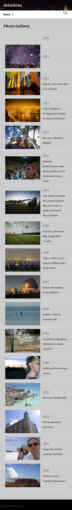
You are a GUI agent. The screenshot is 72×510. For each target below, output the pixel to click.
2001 (46, 444)
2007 (46, 282)
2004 (46, 363)
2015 (46, 56)
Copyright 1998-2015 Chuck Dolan (12, 506)
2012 (46, 132)
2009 (46, 226)
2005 (46, 333)
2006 (46, 309)
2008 (46, 252)
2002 (46, 416)
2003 (46, 392)
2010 (46, 190)
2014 (46, 78)
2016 (46, 38)
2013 (46, 103)
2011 (46, 156)
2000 (46, 470)
